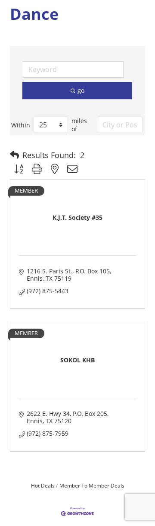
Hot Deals (43, 485)
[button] (14, 155)
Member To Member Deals (91, 485)
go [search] (81, 90)
